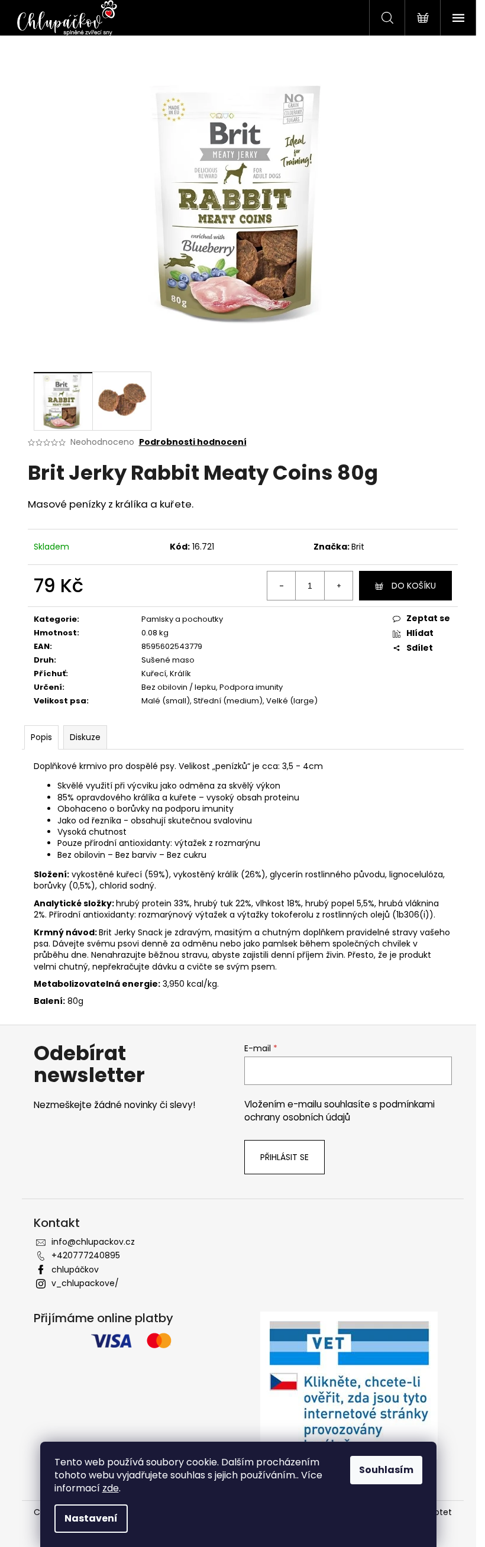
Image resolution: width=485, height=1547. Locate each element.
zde (110, 1488)
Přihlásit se (284, 1157)
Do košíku (414, 586)
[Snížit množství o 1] (281, 585)
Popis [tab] (41, 737)
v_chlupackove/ (85, 1283)
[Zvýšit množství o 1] (338, 585)
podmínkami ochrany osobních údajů (339, 1110)
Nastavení (91, 1518)
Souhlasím (386, 1470)
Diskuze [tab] (85, 737)
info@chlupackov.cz (93, 1242)
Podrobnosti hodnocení (193, 442)
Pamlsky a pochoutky (182, 619)
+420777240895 (85, 1255)
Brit (357, 547)
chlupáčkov (75, 1269)
